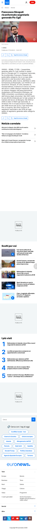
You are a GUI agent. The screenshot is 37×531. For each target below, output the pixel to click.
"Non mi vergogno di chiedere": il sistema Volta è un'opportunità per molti (15, 134)
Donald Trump (10, 451)
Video (3, 492)
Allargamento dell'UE (24, 441)
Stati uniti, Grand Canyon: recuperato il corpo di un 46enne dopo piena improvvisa (16, 141)
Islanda (8, 441)
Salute (22, 484)
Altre (3, 511)
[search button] (33, 419)
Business (4, 480)
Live (32, 2)
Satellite (30, 446)
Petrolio (6, 446)
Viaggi (4, 488)
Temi (3, 471)
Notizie (7, 7)
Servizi (4, 506)
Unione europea (27, 436)
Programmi (23, 492)
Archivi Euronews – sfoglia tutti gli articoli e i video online (27, 498)
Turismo (30, 455)
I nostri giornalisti (7, 497)
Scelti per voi (9, 246)
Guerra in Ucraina (10, 436)
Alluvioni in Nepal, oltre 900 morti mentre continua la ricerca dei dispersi (15, 128)
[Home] (2, 7)
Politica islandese (26, 451)
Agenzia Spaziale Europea (13, 455)
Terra (21, 480)
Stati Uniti (18, 446)
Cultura (22, 488)
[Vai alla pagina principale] (7, 2)
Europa (4, 476)
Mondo (13, 7)
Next (3, 484)
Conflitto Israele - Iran (18, 432)
